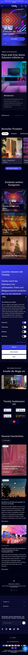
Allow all (14, 347)
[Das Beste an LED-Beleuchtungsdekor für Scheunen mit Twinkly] (14, 488)
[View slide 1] (11, 590)
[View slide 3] (15, 590)
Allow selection (14, 352)
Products (4, 526)
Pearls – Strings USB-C (9, 160)
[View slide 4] (17, 590)
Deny (14, 356)
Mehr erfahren (6, 471)
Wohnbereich (5, 116)
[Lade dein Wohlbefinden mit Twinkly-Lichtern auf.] (14, 460)
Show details (20, 342)
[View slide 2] (13, 590)
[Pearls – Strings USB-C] (11, 148)
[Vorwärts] (26, 2)
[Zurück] (2, 2)
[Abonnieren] (23, 622)
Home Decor (5, 446)
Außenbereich (5, 480)
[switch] (24, 327)
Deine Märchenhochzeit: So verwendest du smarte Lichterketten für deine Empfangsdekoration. (13, 550)
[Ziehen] (14, 382)
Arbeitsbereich (19, 116)
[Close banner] (25, 296)
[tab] (5, 133)
